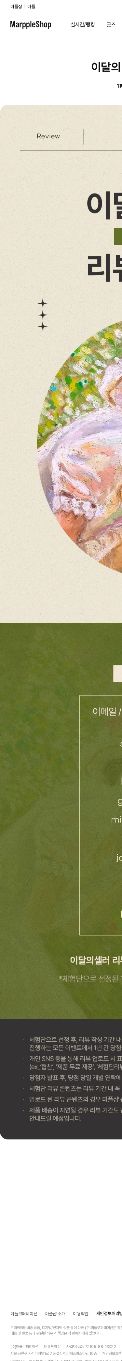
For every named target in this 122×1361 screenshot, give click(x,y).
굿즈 (111, 25)
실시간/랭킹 (83, 25)
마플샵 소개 (55, 1313)
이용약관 (80, 1313)
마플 (31, 6)
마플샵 (16, 6)
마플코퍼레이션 (23, 1313)
